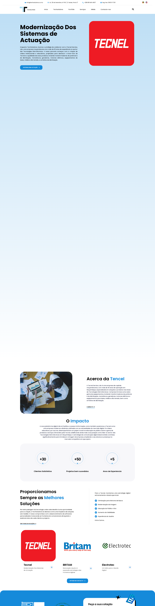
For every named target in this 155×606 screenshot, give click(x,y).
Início (46, 9)
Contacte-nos (106, 9)
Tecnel (28, 565)
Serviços (83, 9)
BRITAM (67, 565)
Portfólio (71, 9)
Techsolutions (58, 9)
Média (93, 9)
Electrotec (108, 565)
